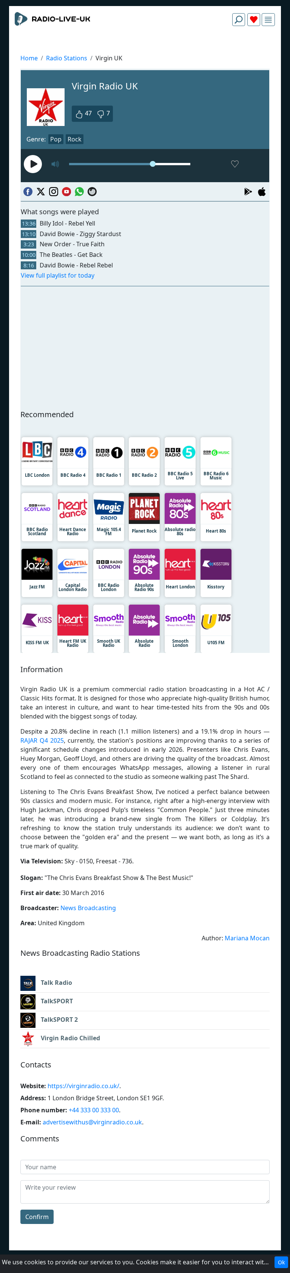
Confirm (37, 1217)
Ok (281, 1262)
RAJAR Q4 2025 (42, 740)
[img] (268, 19)
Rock (75, 139)
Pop (56, 139)
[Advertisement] (145, 50)
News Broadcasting (88, 908)
